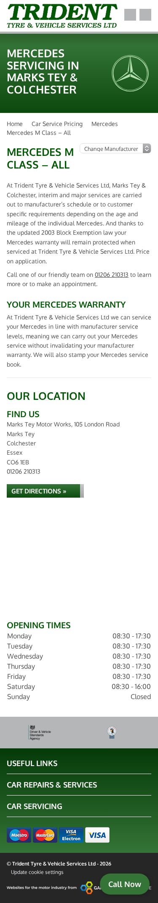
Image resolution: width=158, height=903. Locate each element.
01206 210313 (112, 274)
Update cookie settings (37, 872)
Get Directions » (39, 491)
